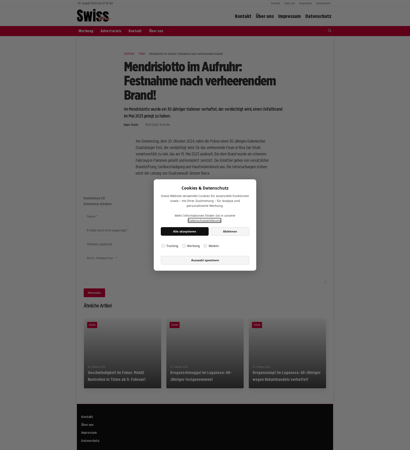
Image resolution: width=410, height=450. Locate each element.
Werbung (193, 246)
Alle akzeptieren (184, 231)
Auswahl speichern (205, 260)
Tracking (172, 246)
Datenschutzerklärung (204, 220)
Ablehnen (230, 231)
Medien (214, 246)
